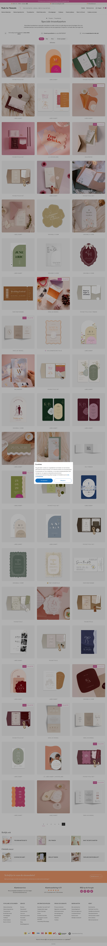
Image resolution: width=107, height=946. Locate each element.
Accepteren (44, 480)
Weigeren (63, 480)
